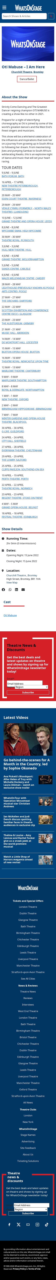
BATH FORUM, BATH (13, 176)
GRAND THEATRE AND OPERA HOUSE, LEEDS (27, 221)
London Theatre (28, 906)
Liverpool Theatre (28, 959)
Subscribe (28, 692)
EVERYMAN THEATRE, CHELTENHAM (22, 450)
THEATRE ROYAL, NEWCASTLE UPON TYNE (25, 361)
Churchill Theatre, (22, 72)
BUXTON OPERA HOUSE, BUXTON (21, 352)
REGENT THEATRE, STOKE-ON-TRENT (22, 498)
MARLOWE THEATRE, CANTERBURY (21, 371)
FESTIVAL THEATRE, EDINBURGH (20, 517)
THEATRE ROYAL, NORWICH (17, 488)
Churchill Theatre (16, 575)
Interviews (28, 1004)
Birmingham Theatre (28, 933)
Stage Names (28, 1135)
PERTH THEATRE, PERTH (15, 479)
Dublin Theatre (28, 913)
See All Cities (28, 978)
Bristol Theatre (28, 1037)
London (28, 1115)
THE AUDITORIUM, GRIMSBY (18, 323)
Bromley (38, 72)
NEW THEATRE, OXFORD (15, 399)
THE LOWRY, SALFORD (14, 460)
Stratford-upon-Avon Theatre (28, 972)
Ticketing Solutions (28, 1161)
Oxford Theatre (28, 1089)
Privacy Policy (19, 1269)
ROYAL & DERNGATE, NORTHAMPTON (23, 390)
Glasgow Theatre (28, 920)
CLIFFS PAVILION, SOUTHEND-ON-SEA (23, 469)
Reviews (28, 998)
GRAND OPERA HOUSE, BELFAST (20, 507)
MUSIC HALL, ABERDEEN (15, 333)
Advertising (28, 1141)
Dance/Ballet (27, 79)
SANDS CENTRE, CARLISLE (16, 268)
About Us (28, 1154)
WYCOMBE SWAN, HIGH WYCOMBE (21, 230)
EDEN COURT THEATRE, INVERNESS (21, 198)
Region (11, 687)
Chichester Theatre (28, 939)
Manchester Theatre (28, 965)
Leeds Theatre (28, 952)
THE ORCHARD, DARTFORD (17, 301)
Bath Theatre (28, 926)
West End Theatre (28, 1011)
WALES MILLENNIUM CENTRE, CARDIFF (23, 278)
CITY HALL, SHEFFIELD (14, 441)
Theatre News (28, 991)
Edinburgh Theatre (28, 946)
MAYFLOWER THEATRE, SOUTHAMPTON (24, 380)
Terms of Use (34, 1269)
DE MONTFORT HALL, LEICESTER (20, 342)
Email (10, 678)
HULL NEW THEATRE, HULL (17, 249)
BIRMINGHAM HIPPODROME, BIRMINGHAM (27, 409)
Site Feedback (28, 1148)
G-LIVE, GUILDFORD (13, 431)
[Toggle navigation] (2, 7)
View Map (11, 582)
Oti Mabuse (10, 615)
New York (28, 1122)
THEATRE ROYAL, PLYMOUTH (18, 240)
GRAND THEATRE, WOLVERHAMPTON (23, 259)
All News (28, 1102)
